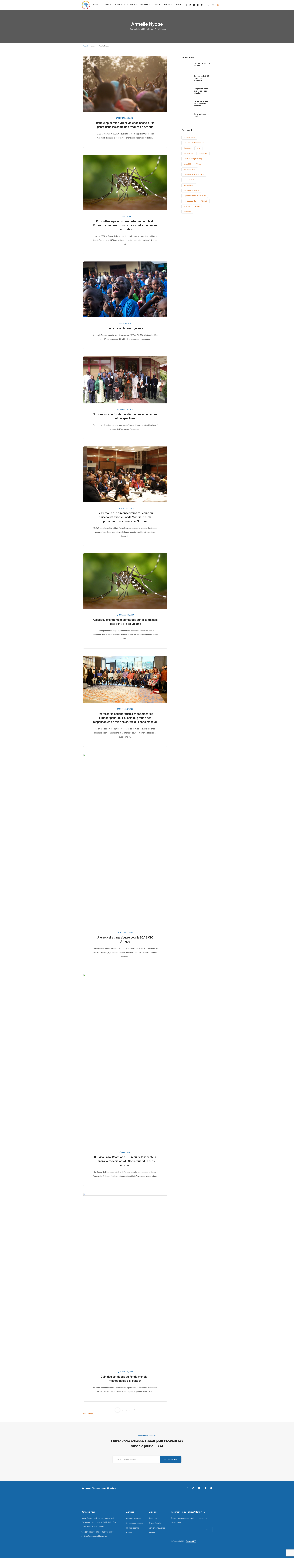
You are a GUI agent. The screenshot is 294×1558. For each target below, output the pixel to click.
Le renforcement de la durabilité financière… (201, 103)
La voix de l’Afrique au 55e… (202, 64)
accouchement (189, 153)
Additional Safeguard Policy (193, 159)
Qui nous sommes (133, 1518)
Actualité (157, 5)
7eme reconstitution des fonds (194, 143)
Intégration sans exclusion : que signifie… (201, 91)
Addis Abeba (203, 153)
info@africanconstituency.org (95, 1536)
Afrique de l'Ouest (190, 169)
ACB (198, 148)
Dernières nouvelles (157, 1528)
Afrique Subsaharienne (191, 190)
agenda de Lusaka (190, 201)
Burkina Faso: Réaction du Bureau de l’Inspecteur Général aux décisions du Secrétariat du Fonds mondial (125, 1161)
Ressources (120, 5)
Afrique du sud (189, 185)
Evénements (132, 5)
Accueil (96, 5)
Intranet (152, 1533)
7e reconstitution (189, 137)
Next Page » (88, 1413)
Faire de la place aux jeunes (125, 328)
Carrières (144, 5)
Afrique (198, 164)
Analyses (168, 5)
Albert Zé (187, 206)
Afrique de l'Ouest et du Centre (194, 174)
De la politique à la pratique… (201, 115)
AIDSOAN (204, 201)
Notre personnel (132, 1528)
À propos (106, 5)
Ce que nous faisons (134, 1523)
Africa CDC (187, 164)
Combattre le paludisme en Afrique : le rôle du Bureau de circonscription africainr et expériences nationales (125, 225)
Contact (177, 5)
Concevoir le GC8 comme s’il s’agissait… (201, 78)
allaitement (187, 211)
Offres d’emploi (155, 1523)
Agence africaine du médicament (195, 196)
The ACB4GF (191, 1541)
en (218, 5)
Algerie (197, 206)
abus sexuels (188, 148)
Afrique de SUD (189, 180)
